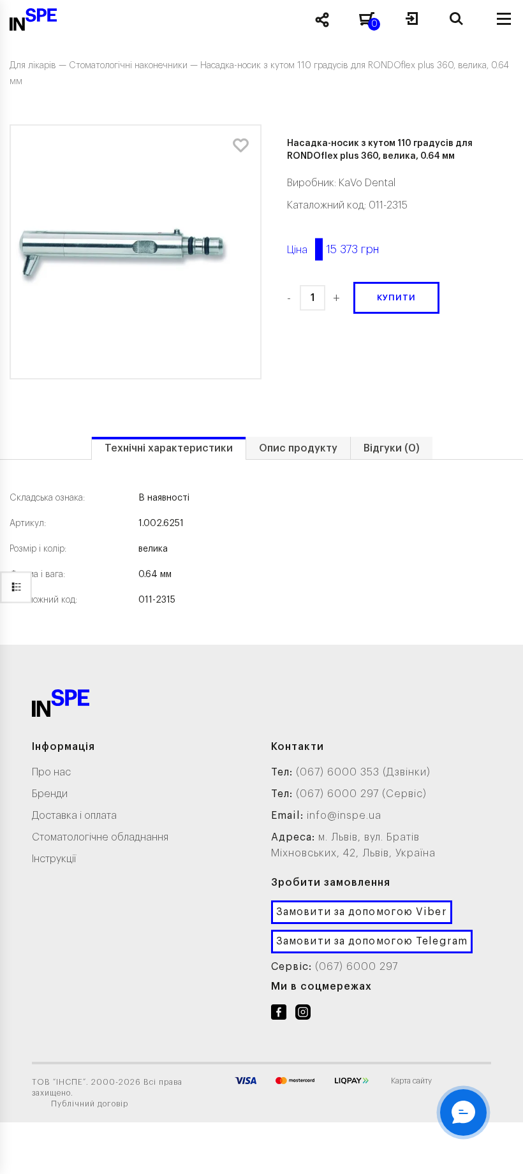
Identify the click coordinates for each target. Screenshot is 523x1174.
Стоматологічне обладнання (100, 837)
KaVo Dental (367, 183)
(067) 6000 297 (356, 967)
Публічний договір (89, 1104)
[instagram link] (303, 1014)
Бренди (50, 794)
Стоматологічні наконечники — (134, 65)
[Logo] (60, 705)
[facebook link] (278, 1014)
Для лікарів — (39, 65)
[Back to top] (497, 1152)
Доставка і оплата (74, 816)
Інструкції (54, 859)
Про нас (51, 772)
